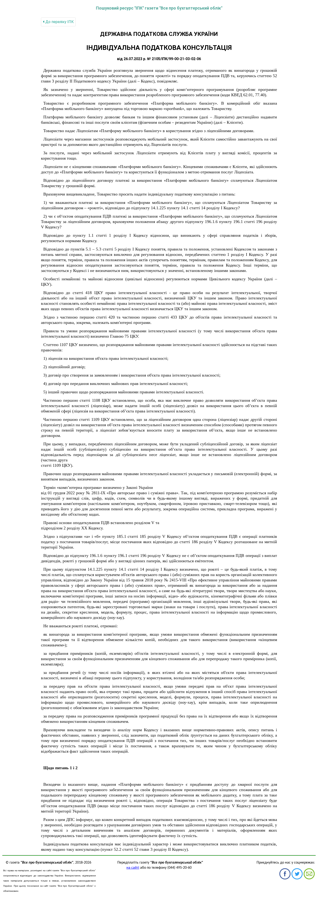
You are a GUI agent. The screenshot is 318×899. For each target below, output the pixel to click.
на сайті (132, 868)
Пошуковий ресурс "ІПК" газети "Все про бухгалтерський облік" (159, 8)
